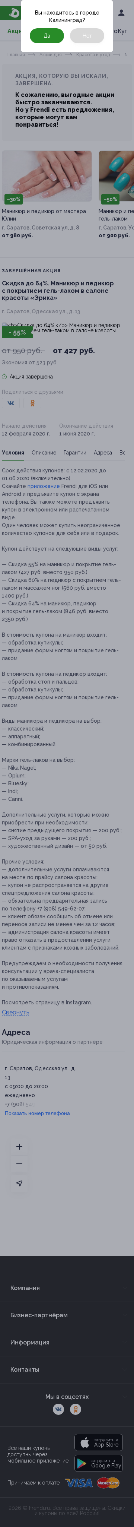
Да (47, 36)
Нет (87, 36)
